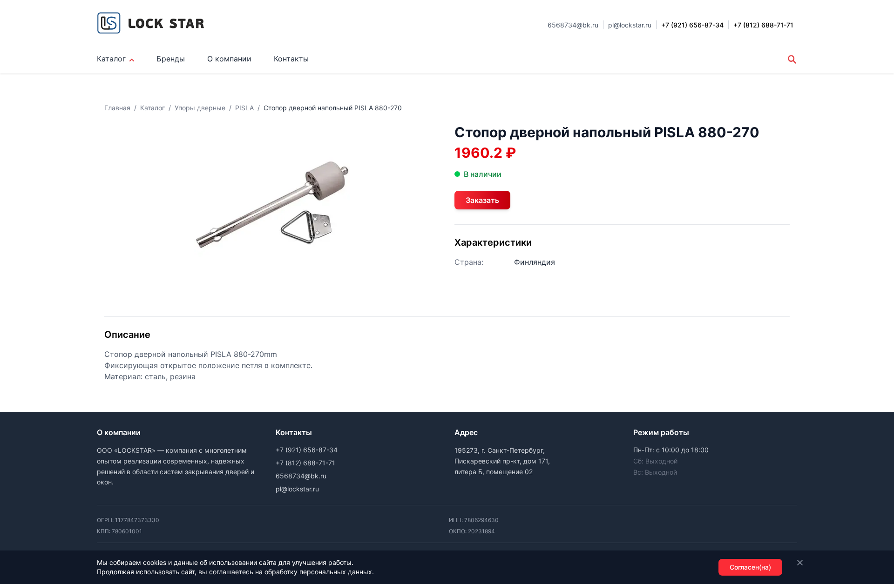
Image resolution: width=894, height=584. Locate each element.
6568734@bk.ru (573, 25)
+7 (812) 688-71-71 (305, 463)
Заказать (482, 200)
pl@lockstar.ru (629, 25)
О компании (229, 58)
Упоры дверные (200, 108)
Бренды (170, 58)
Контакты (291, 58)
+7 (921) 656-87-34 (307, 450)
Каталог (111, 58)
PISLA (244, 108)
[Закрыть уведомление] (800, 562)
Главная (117, 108)
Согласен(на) (750, 567)
